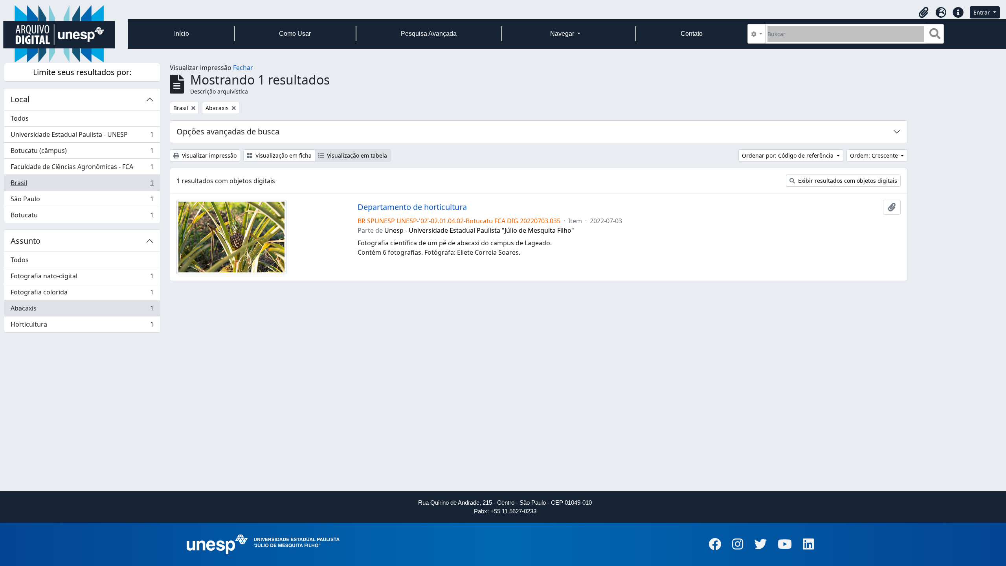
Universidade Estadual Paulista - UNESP (82, 136)
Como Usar (295, 33)
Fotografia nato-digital (82, 278)
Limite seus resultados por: (82, 72)
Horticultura (82, 326)
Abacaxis (82, 310)
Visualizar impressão (208, 155)
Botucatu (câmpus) (82, 152)
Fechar (243, 67)
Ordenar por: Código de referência (788, 155)
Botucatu (82, 217)
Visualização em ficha (283, 155)
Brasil (82, 184)
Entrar (982, 12)
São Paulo (82, 201)
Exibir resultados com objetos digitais (847, 180)
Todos (20, 118)
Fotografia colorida (82, 294)
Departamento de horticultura (412, 207)
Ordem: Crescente (875, 155)
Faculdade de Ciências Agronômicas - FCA (82, 168)
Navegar (563, 33)
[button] (923, 12)
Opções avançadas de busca (227, 131)
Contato (692, 33)
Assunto (25, 240)
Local (20, 99)
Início (181, 33)
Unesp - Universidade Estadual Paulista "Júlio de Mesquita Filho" (479, 230)
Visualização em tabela (356, 155)
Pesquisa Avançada (429, 33)
